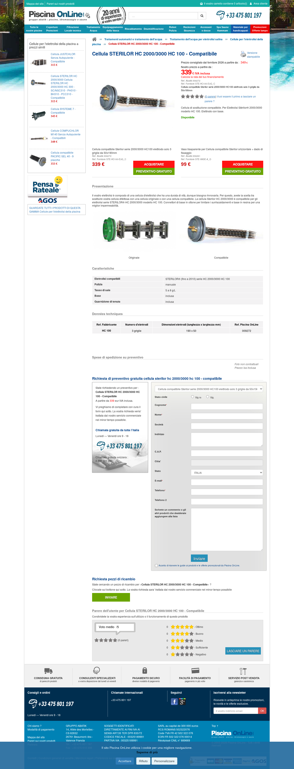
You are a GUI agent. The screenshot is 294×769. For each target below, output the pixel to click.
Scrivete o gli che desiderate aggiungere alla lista (170, 513)
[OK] (202, 15)
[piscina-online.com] (75, 16)
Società (159, 424)
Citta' (158, 461)
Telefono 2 (161, 500)
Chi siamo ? (35, 725)
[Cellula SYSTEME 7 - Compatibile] (38, 116)
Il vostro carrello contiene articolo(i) (225, 3)
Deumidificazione (154, 29)
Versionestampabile (253, 54)
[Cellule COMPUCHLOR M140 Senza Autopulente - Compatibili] (38, 138)
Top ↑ (215, 725)
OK (262, 710)
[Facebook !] (174, 701)
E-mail (158, 480)
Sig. (212, 397)
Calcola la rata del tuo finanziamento (202, 77)
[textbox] (227, 453)
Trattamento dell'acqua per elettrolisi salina (196, 39)
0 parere (210, 96)
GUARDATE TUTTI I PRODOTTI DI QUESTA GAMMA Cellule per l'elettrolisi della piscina (54, 209)
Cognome (161, 404)
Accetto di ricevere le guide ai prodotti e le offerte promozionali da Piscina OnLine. (199, 565)
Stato (158, 471)
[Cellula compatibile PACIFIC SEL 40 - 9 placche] (38, 160)
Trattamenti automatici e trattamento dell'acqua (133, 39)
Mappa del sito (35, 3)
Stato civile (161, 396)
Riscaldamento (133, 29)
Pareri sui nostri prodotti (60, 3)
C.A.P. (158, 451)
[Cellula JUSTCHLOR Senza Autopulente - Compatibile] (38, 61)
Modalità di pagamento (41, 729)
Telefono (160, 490)
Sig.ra (198, 397)
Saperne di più (147, 752)
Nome (158, 414)
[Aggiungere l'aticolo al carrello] (153, 164)
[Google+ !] (182, 701)
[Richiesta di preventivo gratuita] (153, 171)
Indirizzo (159, 434)
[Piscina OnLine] (94, 40)
